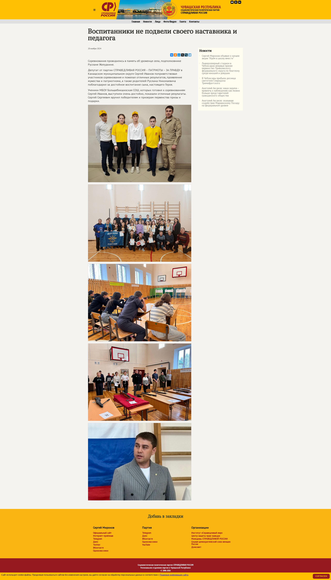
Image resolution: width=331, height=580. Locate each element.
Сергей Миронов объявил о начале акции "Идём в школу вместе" (219, 57)
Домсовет (196, 547)
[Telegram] (189, 54)
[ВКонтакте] (171, 54)
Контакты (194, 21)
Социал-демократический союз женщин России (210, 543)
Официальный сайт (102, 533)
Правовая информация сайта (174, 575)
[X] (182, 54)
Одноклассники (100, 551)
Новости (147, 21)
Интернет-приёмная (103, 536)
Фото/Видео (169, 21)
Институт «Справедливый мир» (207, 533)
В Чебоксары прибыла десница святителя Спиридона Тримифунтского (217, 81)
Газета (183, 21)
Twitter (96, 545)
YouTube (146, 545)
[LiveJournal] (186, 54)
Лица (157, 21)
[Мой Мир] (178, 54)
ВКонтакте (98, 548)
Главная (136, 21)
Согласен (321, 576)
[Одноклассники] (175, 54)
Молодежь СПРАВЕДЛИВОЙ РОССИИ (209, 539)
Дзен (95, 542)
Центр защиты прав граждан (205, 536)
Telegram (97, 539)
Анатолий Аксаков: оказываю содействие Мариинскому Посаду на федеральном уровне (219, 103)
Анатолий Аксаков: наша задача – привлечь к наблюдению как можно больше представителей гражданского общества (219, 92)
